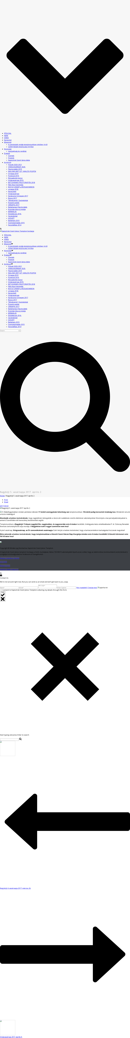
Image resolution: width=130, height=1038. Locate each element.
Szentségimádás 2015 (16, 223)
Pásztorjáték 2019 (15, 169)
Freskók (11, 158)
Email (6, 502)
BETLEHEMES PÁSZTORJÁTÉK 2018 (21, 182)
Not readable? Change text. (86, 587)
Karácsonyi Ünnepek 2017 (18, 196)
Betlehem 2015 (14, 220)
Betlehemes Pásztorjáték (17, 207)
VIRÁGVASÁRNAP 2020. (16, 167)
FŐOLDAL (7, 133)
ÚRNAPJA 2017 (13, 205)
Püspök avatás (13, 203)
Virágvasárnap (13, 194)
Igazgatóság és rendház (17, 151)
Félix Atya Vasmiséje (15, 185)
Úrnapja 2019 (13, 173)
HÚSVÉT (11, 218)
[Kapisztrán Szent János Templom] (17, 231)
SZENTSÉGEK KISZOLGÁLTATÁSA (21, 147)
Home (2, 496)
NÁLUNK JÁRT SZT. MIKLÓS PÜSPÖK (22, 171)
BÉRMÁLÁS (12, 212)
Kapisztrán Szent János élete (19, 160)
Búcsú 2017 (12, 198)
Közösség (7, 149)
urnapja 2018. (13, 189)
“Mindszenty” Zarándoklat (18, 200)
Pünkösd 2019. (13, 176)
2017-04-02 (4, 506)
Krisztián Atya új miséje (17, 209)
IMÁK (6, 135)
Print (6, 500)
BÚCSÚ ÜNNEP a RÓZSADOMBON (21, 187)
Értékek (7, 153)
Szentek (11, 156)
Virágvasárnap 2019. (16, 180)
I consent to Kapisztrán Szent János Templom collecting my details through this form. (34, 590)
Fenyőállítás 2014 (14, 225)
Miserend (7, 142)
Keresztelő (12, 191)
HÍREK (6, 138)
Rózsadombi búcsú (15, 178)
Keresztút (7, 140)
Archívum (7, 162)
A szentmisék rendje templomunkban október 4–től (27, 144)
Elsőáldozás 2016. (14, 214)
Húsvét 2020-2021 (15, 165)
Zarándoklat (12, 216)
